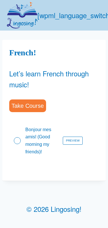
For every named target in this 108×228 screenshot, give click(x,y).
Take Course (28, 106)
